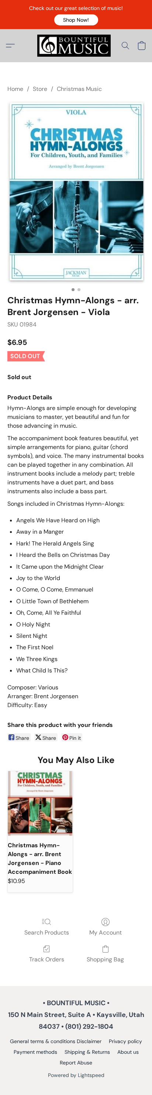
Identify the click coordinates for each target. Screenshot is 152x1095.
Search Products (46, 932)
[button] (76, 19)
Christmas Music (79, 89)
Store (40, 89)
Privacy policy (125, 1041)
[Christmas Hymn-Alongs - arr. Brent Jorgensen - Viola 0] (76, 192)
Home (15, 89)
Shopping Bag (105, 959)
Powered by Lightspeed (76, 1075)
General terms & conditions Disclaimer (55, 1041)
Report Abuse (76, 1062)
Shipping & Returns (87, 1052)
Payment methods (35, 1052)
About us (128, 1052)
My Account (105, 932)
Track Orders (46, 959)
